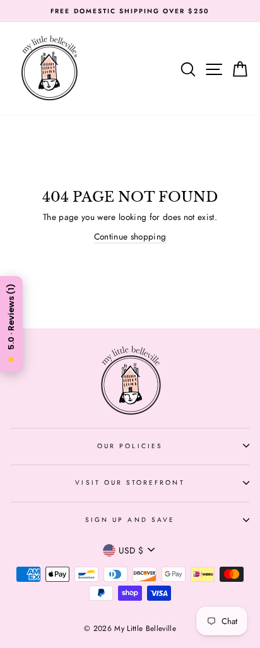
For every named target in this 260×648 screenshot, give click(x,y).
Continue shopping (130, 236)
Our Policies (130, 446)
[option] (130, 11)
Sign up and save (130, 519)
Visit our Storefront (129, 482)
